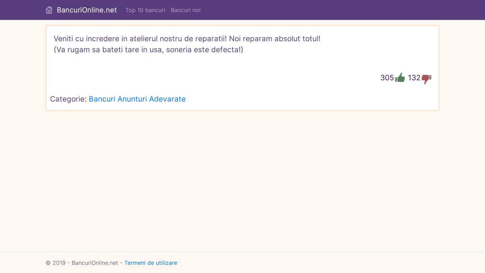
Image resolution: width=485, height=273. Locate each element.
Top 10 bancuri (145, 9)
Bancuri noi (186, 9)
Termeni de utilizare (150, 262)
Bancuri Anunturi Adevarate (137, 98)
